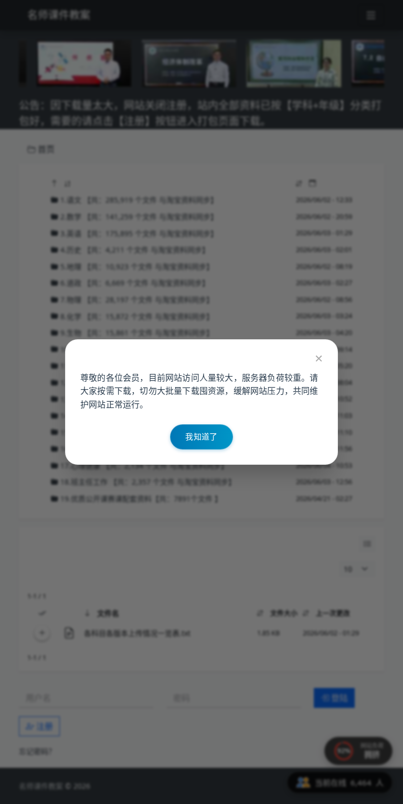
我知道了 (201, 437)
